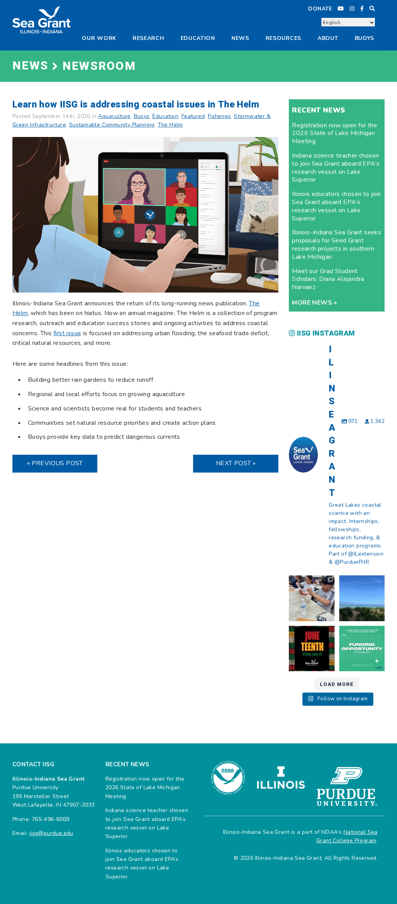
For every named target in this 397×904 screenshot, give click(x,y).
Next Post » (235, 463)
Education (198, 38)
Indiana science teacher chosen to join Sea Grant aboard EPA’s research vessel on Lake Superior (336, 167)
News (240, 38)
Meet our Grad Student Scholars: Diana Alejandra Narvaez (328, 279)
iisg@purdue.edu (51, 833)
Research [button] (148, 38)
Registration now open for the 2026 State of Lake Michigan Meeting (334, 133)
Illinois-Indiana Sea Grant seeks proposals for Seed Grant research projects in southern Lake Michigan (336, 244)
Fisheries (219, 116)
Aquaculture (114, 116)
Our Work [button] (99, 38)
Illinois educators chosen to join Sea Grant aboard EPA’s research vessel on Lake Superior (336, 206)
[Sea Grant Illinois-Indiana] (41, 19)
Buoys (142, 116)
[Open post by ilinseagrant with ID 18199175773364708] (311, 648)
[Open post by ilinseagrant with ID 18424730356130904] (362, 648)
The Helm (170, 124)
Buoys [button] (365, 38)
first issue (67, 333)
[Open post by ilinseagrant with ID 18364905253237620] (311, 598)
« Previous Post (55, 463)
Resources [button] (283, 38)
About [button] (328, 38)
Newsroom (99, 66)
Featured (193, 116)
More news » (314, 302)
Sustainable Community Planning (112, 124)
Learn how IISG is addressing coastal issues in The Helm (135, 104)
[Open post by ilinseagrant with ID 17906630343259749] (362, 598)
